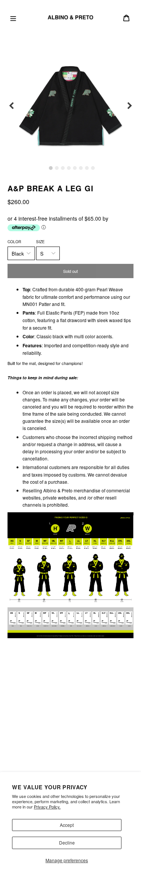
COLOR (14, 241)
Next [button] (129, 106)
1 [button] (51, 168)
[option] (70, 106)
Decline (67, 842)
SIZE (40, 241)
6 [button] (81, 168)
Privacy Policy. (47, 807)
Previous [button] (11, 106)
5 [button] (75, 168)
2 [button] (57, 168)
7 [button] (87, 168)
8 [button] (93, 168)
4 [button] (69, 168)
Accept (67, 825)
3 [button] (63, 168)
